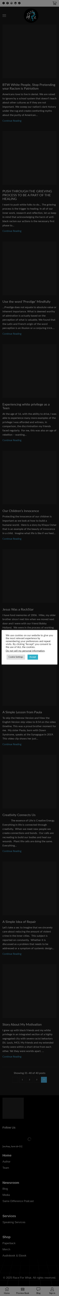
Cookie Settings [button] (16, 657)
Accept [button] (33, 657)
